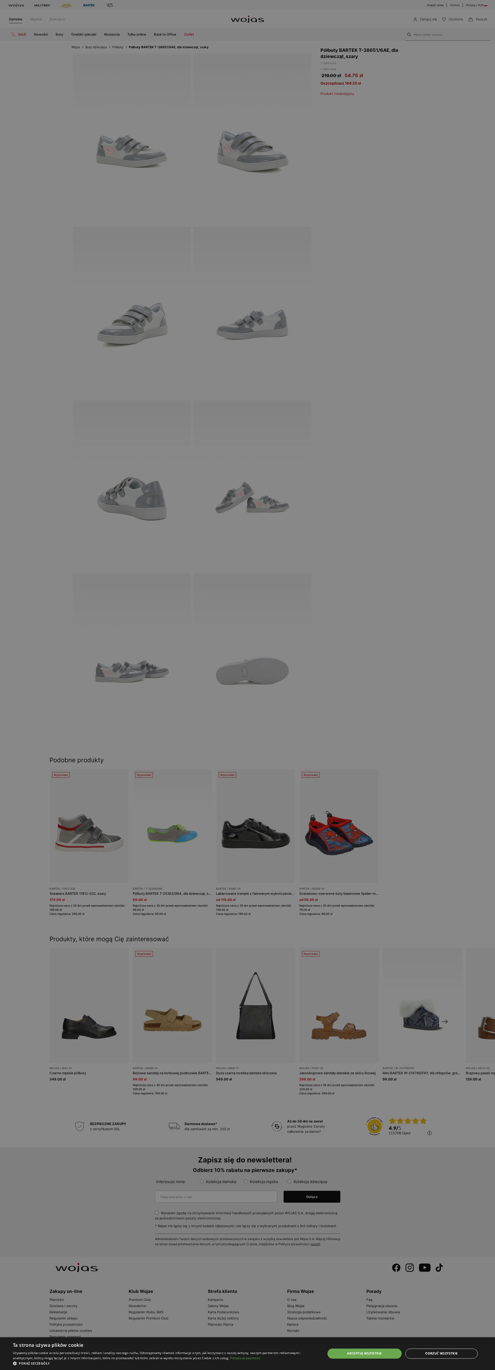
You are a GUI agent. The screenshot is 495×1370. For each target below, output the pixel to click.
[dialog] (247, 685)
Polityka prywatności (245, 1358)
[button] (164, 1363)
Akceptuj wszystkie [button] (364, 1353)
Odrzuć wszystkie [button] (441, 1353)
